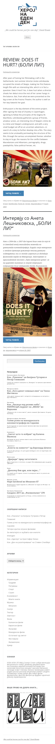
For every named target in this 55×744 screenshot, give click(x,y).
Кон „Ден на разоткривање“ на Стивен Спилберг (28, 542)
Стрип (11, 592)
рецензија (31, 671)
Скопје (10, 609)
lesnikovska (13, 204)
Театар (10, 612)
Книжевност (12, 596)
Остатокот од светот (17, 635)
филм (40, 673)
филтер (22, 675)
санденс (46, 671)
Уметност (11, 615)
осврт (17, 670)
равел (47, 670)
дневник (28, 664)
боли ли (21, 204)
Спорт (11, 589)
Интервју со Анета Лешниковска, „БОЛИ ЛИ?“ (27, 223)
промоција (39, 670)
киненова (11, 668)
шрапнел (46, 675)
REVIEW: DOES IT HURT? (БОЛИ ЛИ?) (23, 62)
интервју (37, 666)
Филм (9, 619)
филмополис (12, 675)
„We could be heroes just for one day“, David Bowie (21, 739)
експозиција (12, 666)
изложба (29, 666)
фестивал (33, 673)
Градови (12, 582)
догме (27, 204)
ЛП (17, 662)
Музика (10, 602)
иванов (21, 666)
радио (9, 671)
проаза (31, 670)
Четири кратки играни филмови (21, 529)
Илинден (11, 535)
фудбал (38, 675)
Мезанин (13, 606)
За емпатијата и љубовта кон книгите (23, 532)
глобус (21, 664)
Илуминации (12, 579)
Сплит (33, 662)
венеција (46, 662)
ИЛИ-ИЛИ (11, 662)
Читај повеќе (13, 193)
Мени (27, 37)
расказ (16, 671)
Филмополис (14, 642)
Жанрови (13, 629)
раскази (22, 671)
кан (43, 666)
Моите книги (14, 599)
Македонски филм (29, 200)
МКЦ (21, 662)
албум (38, 662)
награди (10, 670)
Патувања (13, 586)
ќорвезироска (20, 677)
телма (20, 673)
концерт (28, 668)
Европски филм (15, 625)
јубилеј (10, 677)
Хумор (9, 645)
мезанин (44, 668)
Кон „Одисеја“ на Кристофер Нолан (22, 539)
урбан (25, 673)
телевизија (12, 673)
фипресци (30, 675)
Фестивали (13, 639)
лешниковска (36, 204)
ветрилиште (12, 664)
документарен (38, 664)
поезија (23, 670)
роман (39, 671)
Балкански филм (16, 622)
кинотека (20, 668)
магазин (36, 668)
